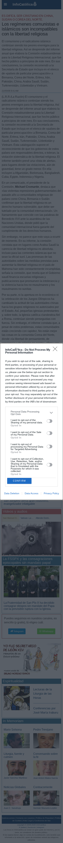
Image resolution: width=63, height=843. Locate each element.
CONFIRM (19, 480)
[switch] (49, 421)
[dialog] (31, 421)
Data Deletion (11, 493)
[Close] (56, 350)
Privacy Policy (51, 493)
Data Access (31, 493)
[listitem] (31, 412)
